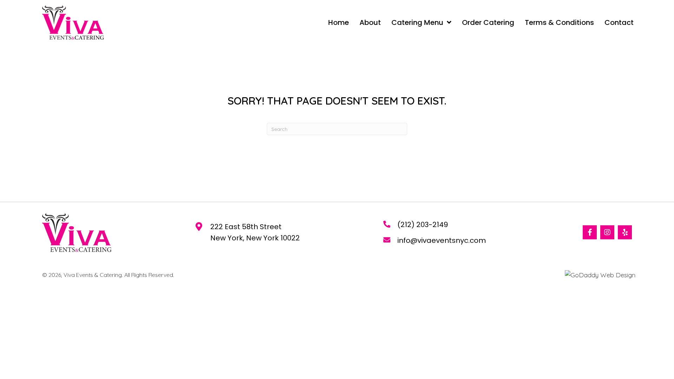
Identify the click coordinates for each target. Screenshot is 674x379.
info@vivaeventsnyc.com (441, 240)
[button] (590, 232)
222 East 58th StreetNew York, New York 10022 (255, 232)
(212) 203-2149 (422, 225)
